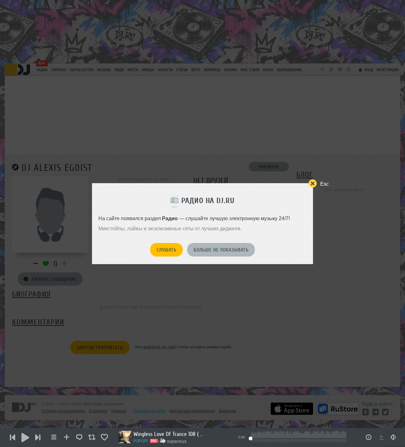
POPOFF (141, 441)
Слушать (167, 250)
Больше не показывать (221, 250)
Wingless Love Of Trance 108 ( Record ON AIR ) (168, 434)
